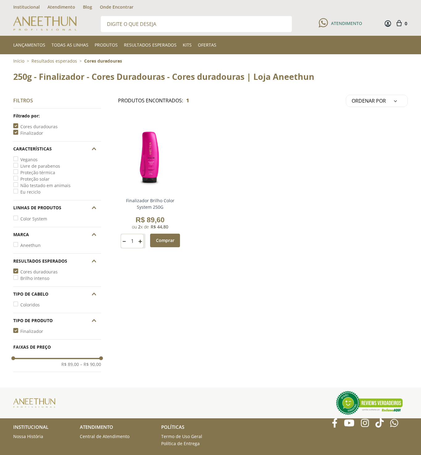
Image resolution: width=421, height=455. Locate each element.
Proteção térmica (37, 172)
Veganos (29, 159)
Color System (33, 219)
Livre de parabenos (40, 166)
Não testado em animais (45, 185)
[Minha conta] (388, 23)
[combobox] (196, 23)
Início (18, 61)
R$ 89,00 (70, 364)
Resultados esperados (54, 61)
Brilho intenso (34, 278)
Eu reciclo (30, 192)
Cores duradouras (103, 61)
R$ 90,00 (90, 364)
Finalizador (31, 133)
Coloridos (30, 305)
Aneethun (30, 245)
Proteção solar (35, 179)
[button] (57, 115)
